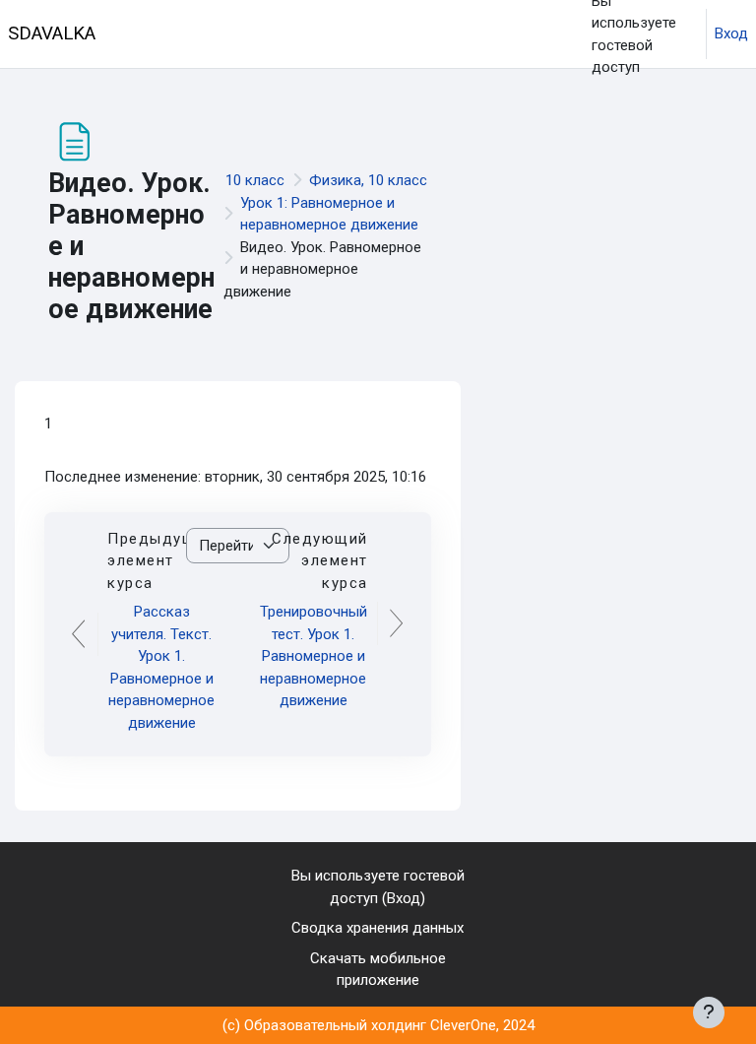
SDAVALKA (51, 33)
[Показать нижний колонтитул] (708, 1012)
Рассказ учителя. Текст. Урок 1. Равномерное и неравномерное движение (161, 667)
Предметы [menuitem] (411, 34)
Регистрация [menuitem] (510, 103)
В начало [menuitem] (157, 34)
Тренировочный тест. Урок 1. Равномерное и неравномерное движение (313, 656)
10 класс (254, 180)
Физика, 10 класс (368, 180)
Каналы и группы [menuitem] (298, 103)
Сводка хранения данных (377, 928)
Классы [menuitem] (320, 34)
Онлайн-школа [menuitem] (176, 103)
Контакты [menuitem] (418, 103)
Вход (731, 33)
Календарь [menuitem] (241, 34)
